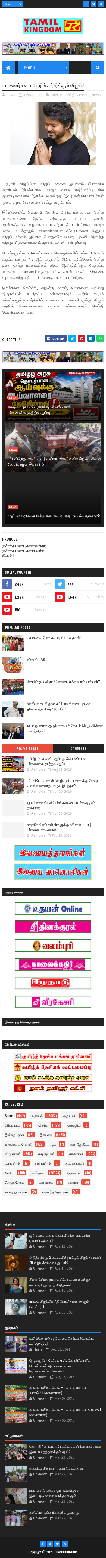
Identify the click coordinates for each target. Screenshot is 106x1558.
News (96, 94)
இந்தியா (43, 1125)
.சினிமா (57, 94)
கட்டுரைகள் (13, 1153)
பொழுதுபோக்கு (15, 1182)
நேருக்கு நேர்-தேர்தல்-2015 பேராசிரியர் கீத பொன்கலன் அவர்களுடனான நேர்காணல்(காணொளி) (59, 1365)
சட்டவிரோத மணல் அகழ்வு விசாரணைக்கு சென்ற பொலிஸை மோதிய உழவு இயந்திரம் (54, 461)
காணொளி (76, 1153)
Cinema (83, 94)
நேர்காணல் (74, 1172)
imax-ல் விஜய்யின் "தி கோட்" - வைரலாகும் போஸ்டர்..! (59, 1303)
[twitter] (93, 4)
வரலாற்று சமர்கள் (16, 1191)
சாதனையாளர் (74, 1163)
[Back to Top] (65, 1544)
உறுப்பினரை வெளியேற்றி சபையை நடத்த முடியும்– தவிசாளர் (54, 515)
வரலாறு (73, 1182)
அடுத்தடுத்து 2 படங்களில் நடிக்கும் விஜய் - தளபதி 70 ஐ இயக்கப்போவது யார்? (65, 1259)
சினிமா (9, 1172)
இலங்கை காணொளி (18, 1144)
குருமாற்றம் (12, 1163)
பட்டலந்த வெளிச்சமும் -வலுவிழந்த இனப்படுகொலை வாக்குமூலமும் (54, 1492)
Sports (9, 1115)
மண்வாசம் (46, 1182)
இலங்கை (46, 1134)
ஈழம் (53, 1144)
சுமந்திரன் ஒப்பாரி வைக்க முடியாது (54, 1512)
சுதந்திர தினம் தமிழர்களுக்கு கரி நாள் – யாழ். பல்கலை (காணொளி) (59, 827)
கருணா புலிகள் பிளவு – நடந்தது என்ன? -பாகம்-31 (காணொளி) (65, 1411)
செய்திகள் (38, 1172)
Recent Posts (27, 749)
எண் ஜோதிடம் (79, 1144)
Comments (78, 749)
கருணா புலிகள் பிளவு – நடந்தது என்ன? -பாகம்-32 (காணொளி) (58, 1389)
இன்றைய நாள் (14, 1134)
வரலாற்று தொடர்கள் (55, 1191)
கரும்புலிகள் (46, 1153)
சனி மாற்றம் (43, 1163)
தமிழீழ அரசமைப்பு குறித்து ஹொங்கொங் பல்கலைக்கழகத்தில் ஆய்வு (39, 409)
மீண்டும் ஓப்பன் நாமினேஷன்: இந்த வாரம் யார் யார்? (63, 681)
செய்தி (70, 94)
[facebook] (86, 4)
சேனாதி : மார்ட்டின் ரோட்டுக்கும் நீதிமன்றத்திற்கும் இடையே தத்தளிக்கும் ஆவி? (65, 1448)
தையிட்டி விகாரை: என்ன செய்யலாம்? (56, 1468)
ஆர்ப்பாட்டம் (12, 1125)
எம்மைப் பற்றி (36, 659)
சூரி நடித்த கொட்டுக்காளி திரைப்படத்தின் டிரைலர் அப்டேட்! (59, 1237)
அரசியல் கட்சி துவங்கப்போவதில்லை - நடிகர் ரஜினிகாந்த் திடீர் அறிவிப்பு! (59, 706)
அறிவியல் (69, 1115)
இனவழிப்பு (74, 1125)
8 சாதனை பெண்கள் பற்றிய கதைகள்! (54, 637)
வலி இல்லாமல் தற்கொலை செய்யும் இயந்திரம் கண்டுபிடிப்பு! (61, 1340)
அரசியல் (37, 1115)
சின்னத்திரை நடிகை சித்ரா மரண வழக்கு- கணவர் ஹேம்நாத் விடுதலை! (59, 1281)
